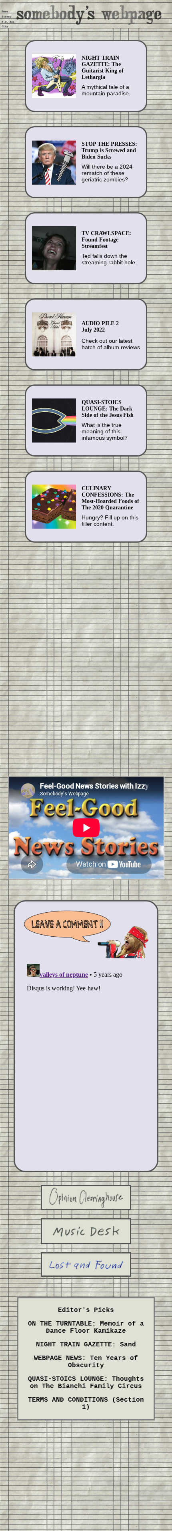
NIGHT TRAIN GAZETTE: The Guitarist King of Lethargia (103, 67)
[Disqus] (86, 1061)
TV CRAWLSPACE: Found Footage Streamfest (106, 239)
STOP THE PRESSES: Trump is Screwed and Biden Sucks (109, 150)
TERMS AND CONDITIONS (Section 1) (86, 1403)
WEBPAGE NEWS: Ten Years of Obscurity (86, 1362)
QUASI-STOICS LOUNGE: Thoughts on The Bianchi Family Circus (86, 1383)
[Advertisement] (86, 651)
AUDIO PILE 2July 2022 (100, 326)
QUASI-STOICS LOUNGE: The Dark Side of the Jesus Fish (108, 408)
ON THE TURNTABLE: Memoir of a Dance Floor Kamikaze (86, 1327)
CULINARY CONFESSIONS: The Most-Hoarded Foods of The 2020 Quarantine (110, 498)
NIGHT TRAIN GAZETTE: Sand (86, 1344)
